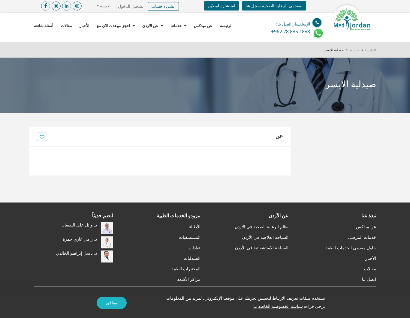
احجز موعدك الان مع (113, 25)
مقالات (66, 25)
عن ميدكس (203, 25)
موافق (111, 303)
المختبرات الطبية (185, 269)
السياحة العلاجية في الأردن (265, 237)
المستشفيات (189, 237)
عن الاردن (150, 25)
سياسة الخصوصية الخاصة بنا (278, 306)
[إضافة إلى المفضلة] (41, 137)
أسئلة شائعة (43, 25)
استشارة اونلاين (221, 6)
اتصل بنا (369, 279)
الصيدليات (192, 258)
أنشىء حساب (163, 6)
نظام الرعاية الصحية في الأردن (261, 227)
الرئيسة (226, 25)
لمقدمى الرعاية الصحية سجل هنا (274, 6)
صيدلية (354, 50)
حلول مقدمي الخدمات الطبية (350, 248)
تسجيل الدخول (130, 6)
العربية (105, 6)
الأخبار (84, 25)
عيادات (194, 248)
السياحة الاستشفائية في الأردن (261, 248)
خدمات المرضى (362, 237)
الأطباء (194, 227)
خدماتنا (176, 25)
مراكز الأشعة (188, 279)
